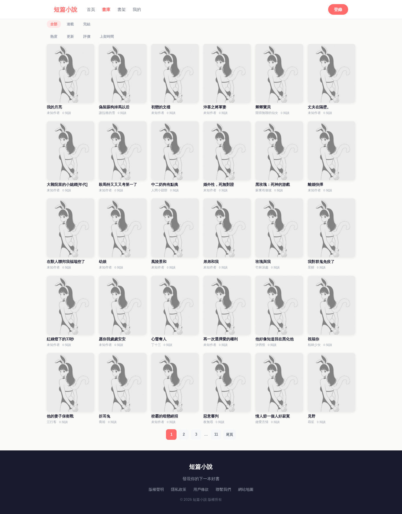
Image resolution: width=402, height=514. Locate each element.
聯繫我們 (223, 489)
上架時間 (107, 36)
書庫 (106, 9)
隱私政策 (178, 489)
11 (216, 434)
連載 (70, 24)
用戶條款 (201, 489)
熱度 (53, 36)
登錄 (338, 9)
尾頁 (229, 434)
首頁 (91, 9)
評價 (86, 36)
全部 (53, 24)
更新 (70, 36)
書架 (121, 9)
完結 (86, 24)
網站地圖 (245, 489)
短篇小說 (65, 9)
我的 (137, 9)
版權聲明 (156, 489)
